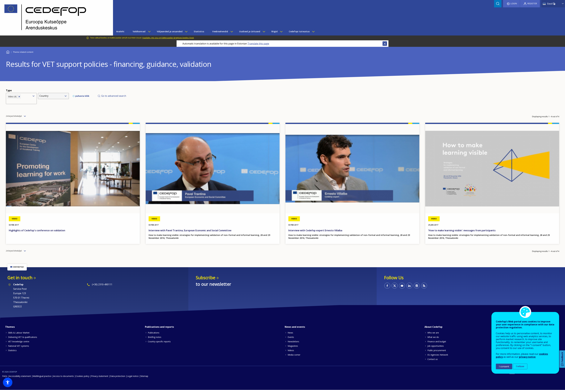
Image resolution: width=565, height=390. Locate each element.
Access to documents (63, 376)
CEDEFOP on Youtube (402, 286)
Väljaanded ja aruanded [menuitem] (169, 31)
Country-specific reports (159, 341)
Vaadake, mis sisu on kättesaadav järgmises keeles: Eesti (168, 37)
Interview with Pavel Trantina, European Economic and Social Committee (190, 230)
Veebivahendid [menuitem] (220, 31)
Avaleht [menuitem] (120, 31)
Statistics (12, 350)
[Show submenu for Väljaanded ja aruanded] (186, 31)
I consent (504, 366)
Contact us (432, 359)
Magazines (293, 346)
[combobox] (19, 101)
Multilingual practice (42, 376)
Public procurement (436, 350)
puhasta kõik (82, 96)
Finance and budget (436, 341)
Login (513, 3)
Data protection (117, 376)
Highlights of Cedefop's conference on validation (37, 230)
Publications (153, 332)
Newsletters (293, 341)
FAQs (4, 376)
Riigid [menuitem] (274, 31)
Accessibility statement (20, 376)
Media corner (294, 354)
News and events (295, 326)
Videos (291, 350)
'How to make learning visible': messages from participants (462, 230)
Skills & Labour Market (19, 332)
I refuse (520, 366)
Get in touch (19, 278)
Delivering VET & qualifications (22, 337)
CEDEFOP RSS (424, 286)
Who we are (433, 332)
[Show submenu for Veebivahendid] (231, 31)
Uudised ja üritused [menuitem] (249, 31)
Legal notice (133, 376)
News (290, 332)
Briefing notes (154, 337)
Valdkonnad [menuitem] (139, 31)
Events (291, 337)
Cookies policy (82, 376)
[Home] (54, 17)
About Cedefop (433, 326)
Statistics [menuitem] (199, 31)
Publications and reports (159, 326)
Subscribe (205, 278)
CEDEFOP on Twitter (395, 286)
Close (385, 43)
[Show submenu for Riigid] (281, 31)
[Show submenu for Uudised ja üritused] (263, 31)
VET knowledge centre (18, 341)
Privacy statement (99, 376)
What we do (433, 337)
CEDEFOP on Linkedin (409, 286)
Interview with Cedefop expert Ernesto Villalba (315, 230)
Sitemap (144, 376)
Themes (10, 326)
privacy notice (527, 356)
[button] (7, 382)
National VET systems (18, 346)
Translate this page (258, 43)
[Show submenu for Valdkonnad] (149, 31)
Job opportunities (435, 346)
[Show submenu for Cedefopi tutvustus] (313, 31)
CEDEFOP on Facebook (387, 286)
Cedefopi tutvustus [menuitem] (299, 31)
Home (8, 51)
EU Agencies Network (437, 354)
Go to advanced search (113, 95)
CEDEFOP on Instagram (417, 286)
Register (532, 3)
